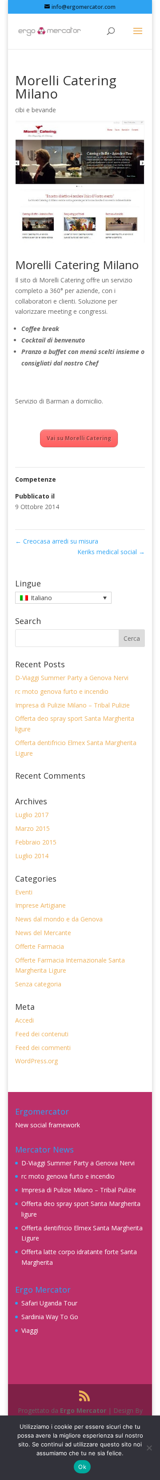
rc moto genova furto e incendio (61, 691)
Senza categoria (38, 984)
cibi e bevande (35, 110)
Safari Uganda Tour (49, 1303)
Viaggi (29, 1330)
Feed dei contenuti (41, 1034)
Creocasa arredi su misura (56, 541)
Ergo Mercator (83, 1410)
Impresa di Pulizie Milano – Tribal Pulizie (72, 705)
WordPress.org (36, 1061)
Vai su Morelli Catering (79, 438)
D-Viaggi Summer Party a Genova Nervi (71, 677)
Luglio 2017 (31, 814)
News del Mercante (43, 932)
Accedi (24, 1020)
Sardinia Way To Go (49, 1317)
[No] (148, 1447)
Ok (82, 1466)
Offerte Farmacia (39, 946)
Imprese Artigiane (40, 905)
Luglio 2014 (31, 856)
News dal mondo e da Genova (59, 919)
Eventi (23, 892)
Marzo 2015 (32, 828)
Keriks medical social (111, 552)
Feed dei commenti (43, 1047)
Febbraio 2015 (35, 842)
